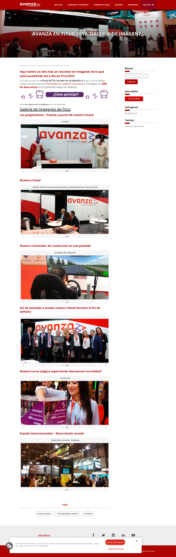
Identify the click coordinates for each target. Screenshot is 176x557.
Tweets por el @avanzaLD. (134, 126)
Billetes (147, 5)
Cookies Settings (116, 549)
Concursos (133, 5)
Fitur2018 (88, 514)
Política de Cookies (148, 551)
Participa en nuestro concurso (64, 83)
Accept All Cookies (115, 542)
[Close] (136, 541)
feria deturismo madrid (67, 514)
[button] (9, 546)
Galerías (119, 5)
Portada (23, 66)
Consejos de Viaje (102, 5)
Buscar (132, 82)
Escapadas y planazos (78, 5)
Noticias (58, 5)
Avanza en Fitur (44, 514)
